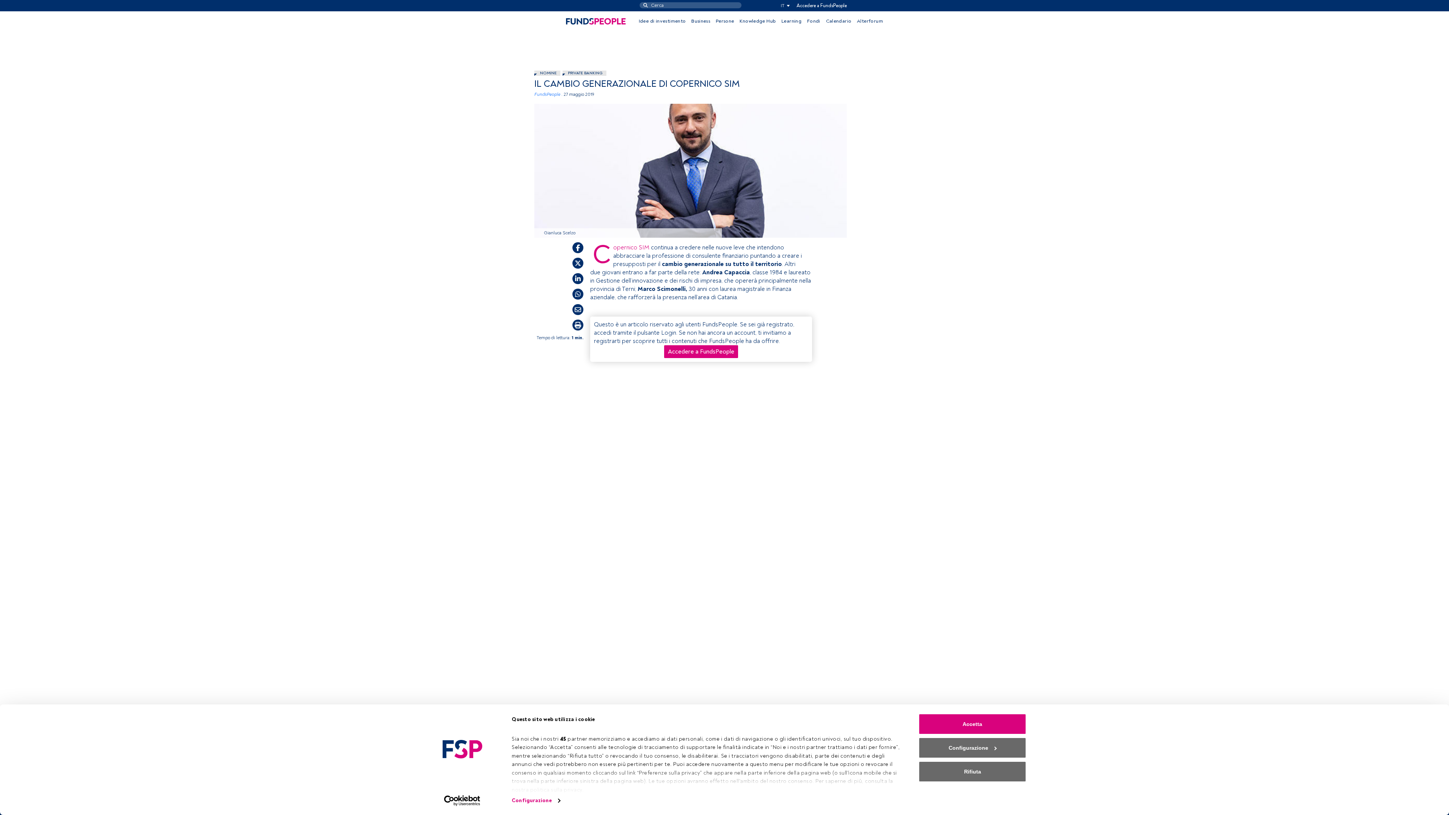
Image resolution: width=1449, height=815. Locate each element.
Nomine (548, 73)
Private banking (585, 73)
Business (700, 21)
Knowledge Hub (758, 21)
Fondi (813, 21)
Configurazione (531, 800)
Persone (725, 21)
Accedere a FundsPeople (822, 6)
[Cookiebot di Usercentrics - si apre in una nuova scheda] (462, 800)
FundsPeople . (548, 94)
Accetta (972, 724)
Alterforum (870, 21)
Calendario (839, 21)
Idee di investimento (662, 21)
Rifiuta (972, 772)
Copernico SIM (631, 247)
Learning (791, 21)
